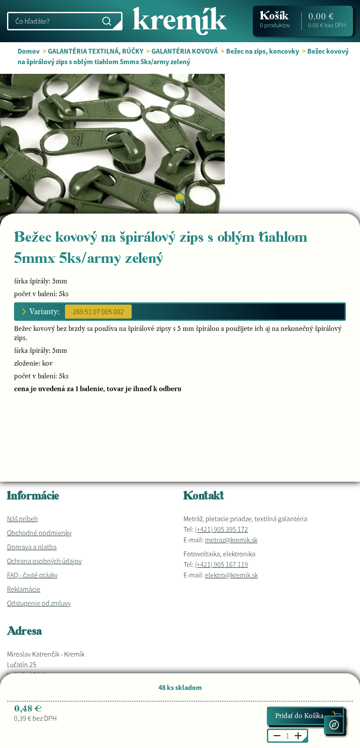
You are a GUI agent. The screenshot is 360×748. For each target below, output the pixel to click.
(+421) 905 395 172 (221, 529)
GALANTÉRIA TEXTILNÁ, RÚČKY (95, 51)
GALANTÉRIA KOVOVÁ (184, 51)
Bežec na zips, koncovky (262, 51)
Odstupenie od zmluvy (39, 603)
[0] (180, 197)
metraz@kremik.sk (231, 539)
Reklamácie (23, 589)
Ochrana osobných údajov (44, 560)
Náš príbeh (22, 518)
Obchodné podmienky (39, 532)
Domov (29, 51)
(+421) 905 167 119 (221, 564)
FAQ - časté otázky (32, 574)
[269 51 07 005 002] (98, 312)
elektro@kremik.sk (231, 574)
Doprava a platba (32, 546)
